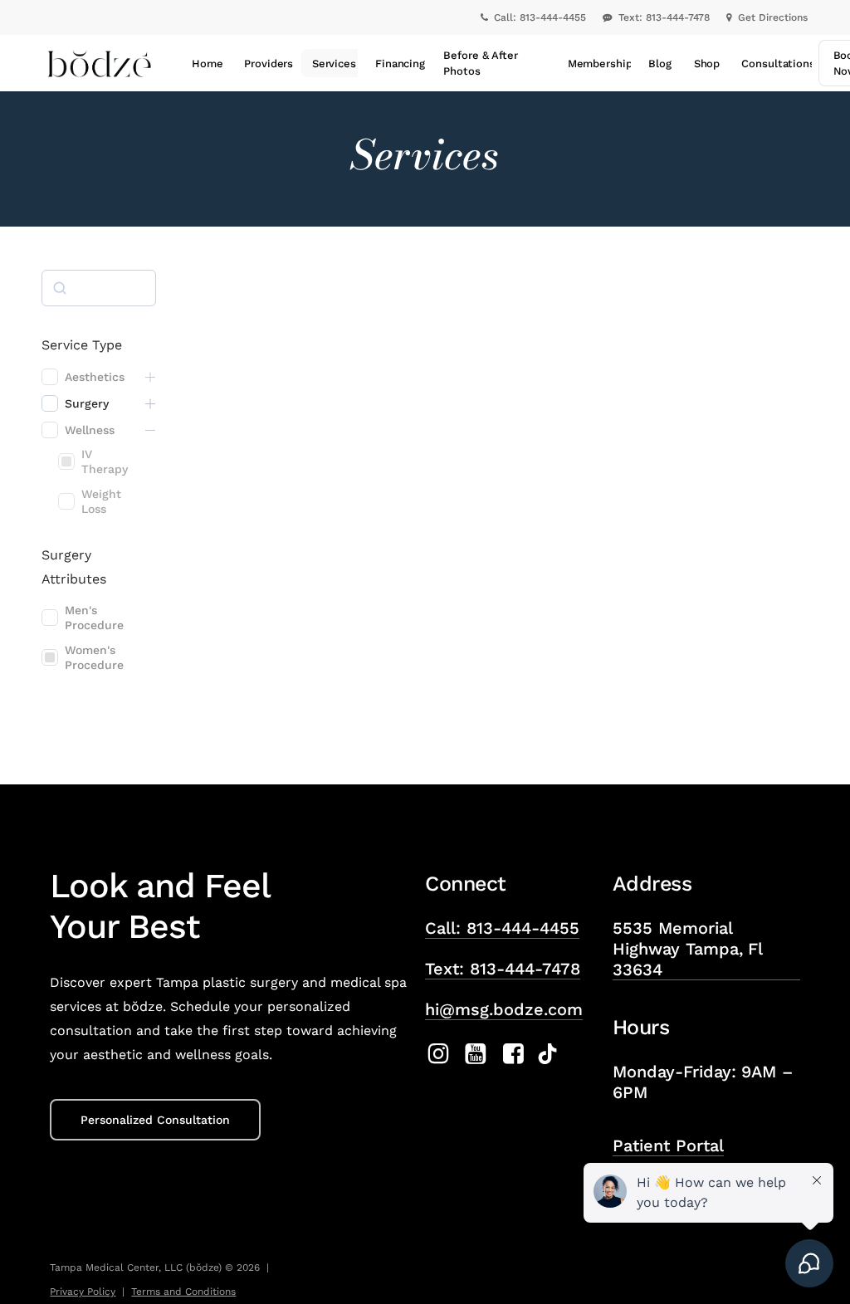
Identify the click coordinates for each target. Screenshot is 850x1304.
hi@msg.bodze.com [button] (504, 1009)
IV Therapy (104, 461)
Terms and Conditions (183, 1291)
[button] (155, 1119)
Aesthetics (95, 376)
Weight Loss (101, 501)
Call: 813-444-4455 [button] (502, 928)
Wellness (90, 430)
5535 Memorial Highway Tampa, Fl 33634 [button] (688, 948)
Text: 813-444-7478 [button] (502, 969)
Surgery (87, 403)
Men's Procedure (94, 617)
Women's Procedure (94, 657)
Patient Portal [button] (668, 1145)
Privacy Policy (82, 1291)
